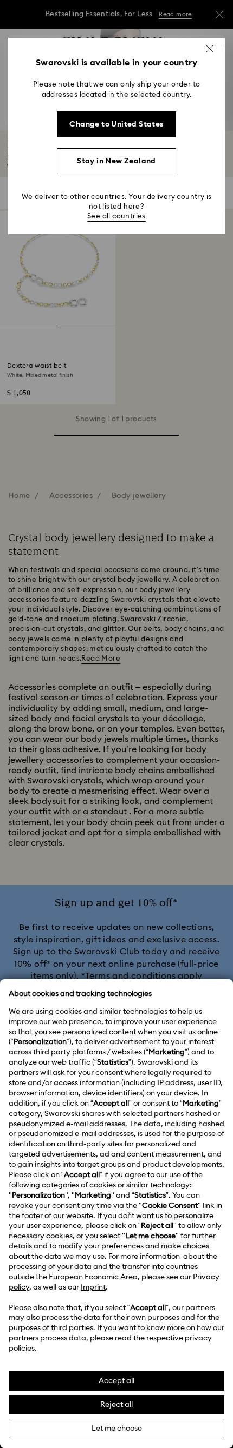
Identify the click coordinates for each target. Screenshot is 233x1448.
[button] (209, 48)
